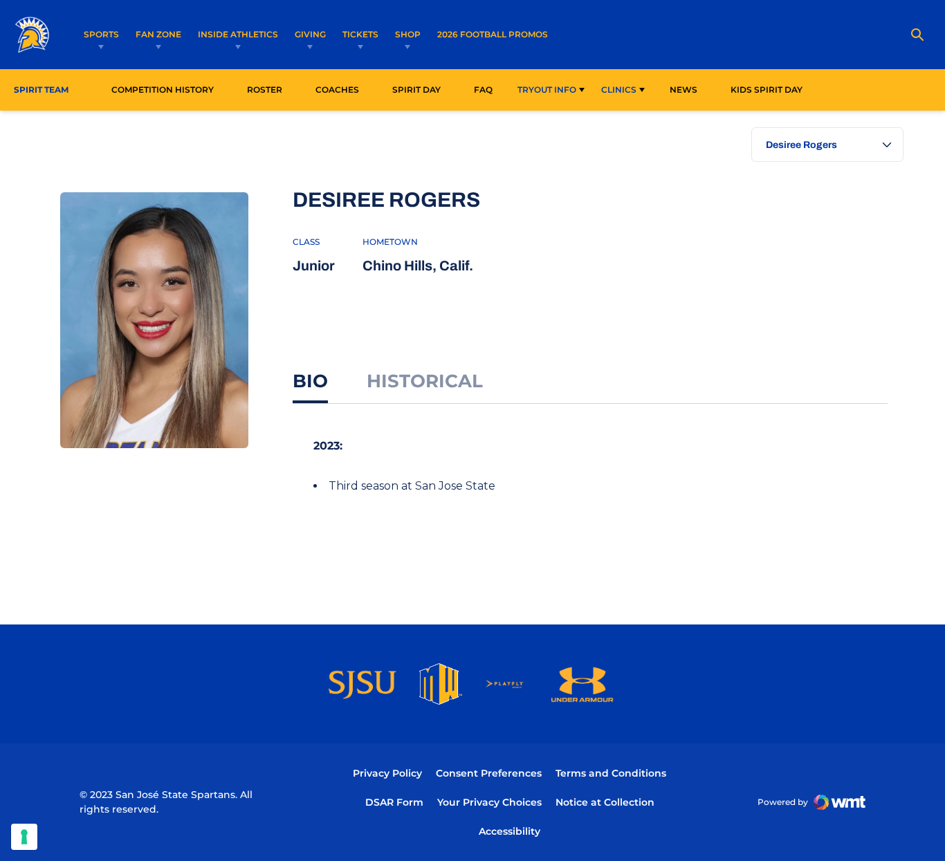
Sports (101, 34)
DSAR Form (394, 802)
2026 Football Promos (492, 33)
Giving (310, 34)
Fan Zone (158, 34)
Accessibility (509, 830)
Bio (310, 381)
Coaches (337, 89)
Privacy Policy (387, 773)
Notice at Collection (605, 802)
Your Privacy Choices (489, 802)
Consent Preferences (489, 773)
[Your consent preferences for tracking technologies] (24, 837)
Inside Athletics (238, 34)
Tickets (360, 34)
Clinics (618, 89)
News (683, 89)
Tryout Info (546, 89)
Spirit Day (416, 89)
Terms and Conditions (611, 773)
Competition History (162, 89)
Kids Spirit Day (770, 89)
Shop (408, 34)
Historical (425, 381)
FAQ (483, 89)
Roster (264, 89)
